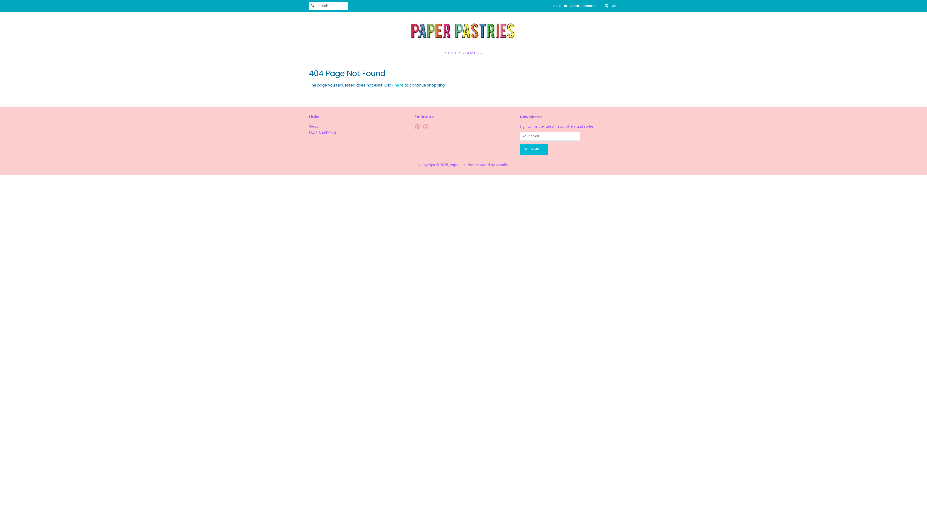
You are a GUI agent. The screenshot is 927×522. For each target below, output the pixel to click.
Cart (614, 5)
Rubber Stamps (461, 53)
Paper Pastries (462, 165)
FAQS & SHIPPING (322, 132)
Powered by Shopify (491, 165)
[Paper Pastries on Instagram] (425, 127)
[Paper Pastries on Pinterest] (417, 127)
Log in (557, 5)
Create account (583, 5)
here (398, 85)
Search (314, 126)
